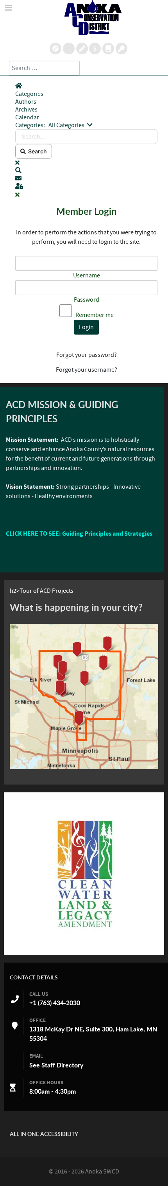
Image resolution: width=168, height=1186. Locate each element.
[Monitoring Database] (55, 48)
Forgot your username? (86, 369)
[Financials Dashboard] (95, 48)
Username (86, 275)
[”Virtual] (84, 696)
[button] (86, 171)
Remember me (94, 315)
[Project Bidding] (82, 48)
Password (86, 299)
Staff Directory (62, 1065)
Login (86, 327)
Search (36, 151)
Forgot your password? (86, 354)
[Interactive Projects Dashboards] (68, 48)
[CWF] (84, 873)
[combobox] (44, 68)
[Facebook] (108, 48)
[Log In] (121, 48)
